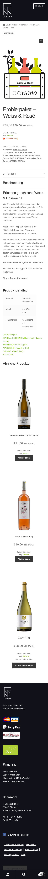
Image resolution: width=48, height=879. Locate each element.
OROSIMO (19, 158)
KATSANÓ (8, 354)
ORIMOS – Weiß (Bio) (13, 351)
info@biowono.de (16, 781)
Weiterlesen (24, 457)
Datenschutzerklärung (14, 844)
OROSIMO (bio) (10, 334)
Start (8, 24)
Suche (24, 874)
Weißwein (23, 24)
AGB (23, 854)
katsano (17, 155)
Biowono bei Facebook (18, 834)
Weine (14, 24)
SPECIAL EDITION (17, 161)
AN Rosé (18, 152)
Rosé (15, 149)
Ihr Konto (8, 874)
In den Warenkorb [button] (24, 665)
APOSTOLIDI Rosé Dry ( (14, 347)
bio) (27, 347)
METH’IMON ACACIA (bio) (15, 344)
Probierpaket (30, 158)
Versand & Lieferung (13, 849)
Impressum (31, 844)
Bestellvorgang (31, 849)
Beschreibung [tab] (9, 173)
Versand (10, 135)
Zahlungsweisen (11, 854)
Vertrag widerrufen (15, 868)
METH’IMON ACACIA (31, 155)
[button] (41, 41)
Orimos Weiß (8, 158)
